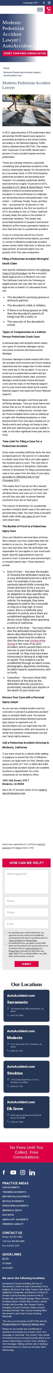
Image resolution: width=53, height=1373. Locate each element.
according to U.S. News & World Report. (22, 187)
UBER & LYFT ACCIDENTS (15, 1219)
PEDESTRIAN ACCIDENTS (15, 1205)
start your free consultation (25, 53)
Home (6, 68)
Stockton (15, 1073)
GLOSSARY (7, 1268)
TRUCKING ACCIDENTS (14, 1192)
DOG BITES (8, 1215)
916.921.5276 (13, 1245)
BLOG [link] (5, 1258)
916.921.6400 (16, 1236)
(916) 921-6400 (16, 1015)
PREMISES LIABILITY (12, 1224)
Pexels (18, 848)
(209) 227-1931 (16, 1051)
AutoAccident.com (21, 996)
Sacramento (17, 1002)
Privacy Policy (9, 1324)
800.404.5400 (18, 1241)
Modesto (14, 1038)
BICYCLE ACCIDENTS (13, 1201)
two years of (28, 516)
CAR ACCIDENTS (10, 1187)
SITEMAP (6, 1263)
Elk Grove (15, 1109)
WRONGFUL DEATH (12, 1210)
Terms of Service (30, 1324)
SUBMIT (26, 964)
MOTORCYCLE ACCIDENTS (16, 1196)
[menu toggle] (40, 10)
